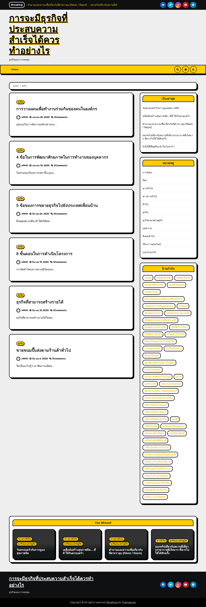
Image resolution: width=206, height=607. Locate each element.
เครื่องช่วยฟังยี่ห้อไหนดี (155, 440)
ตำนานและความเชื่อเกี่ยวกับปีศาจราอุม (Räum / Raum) (126, 551)
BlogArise (112, 602)
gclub (148, 277)
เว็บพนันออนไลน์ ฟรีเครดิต (157, 483)
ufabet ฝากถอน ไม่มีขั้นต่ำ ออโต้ (160, 320)
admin (24, 117)
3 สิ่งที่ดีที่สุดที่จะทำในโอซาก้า (159, 146)
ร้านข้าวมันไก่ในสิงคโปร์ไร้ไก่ (158, 398)
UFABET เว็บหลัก (153, 334)
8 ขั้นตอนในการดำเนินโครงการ (44, 254)
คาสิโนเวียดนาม (173, 348)
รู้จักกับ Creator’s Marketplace (160, 391)
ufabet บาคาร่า (153, 313)
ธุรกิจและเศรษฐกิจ (153, 220)
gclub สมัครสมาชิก (154, 285)
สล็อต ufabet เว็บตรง (155, 412)
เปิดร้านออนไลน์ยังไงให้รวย (157, 468)
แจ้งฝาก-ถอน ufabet (155, 497)
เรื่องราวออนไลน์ (152, 244)
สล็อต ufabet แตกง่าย (155, 419)
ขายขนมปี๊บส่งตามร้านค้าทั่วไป (43, 350)
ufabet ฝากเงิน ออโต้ (155, 327)
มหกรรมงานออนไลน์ (171, 384)
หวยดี (174, 419)
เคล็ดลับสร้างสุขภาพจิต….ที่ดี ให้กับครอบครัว (166, 116)
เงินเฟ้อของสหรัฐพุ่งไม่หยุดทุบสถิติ (160, 454)
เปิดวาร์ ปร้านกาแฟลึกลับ (156, 475)
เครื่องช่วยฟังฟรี (177, 433)
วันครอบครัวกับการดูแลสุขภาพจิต (161, 108)
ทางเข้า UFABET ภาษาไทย (157, 376)
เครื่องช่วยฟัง (151, 426)
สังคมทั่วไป (149, 236)
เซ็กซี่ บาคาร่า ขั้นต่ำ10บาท (157, 461)
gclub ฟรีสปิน (183, 277)
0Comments (61, 117)
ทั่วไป (145, 204)
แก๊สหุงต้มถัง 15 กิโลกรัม (156, 490)
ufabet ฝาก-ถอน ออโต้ (178, 313)
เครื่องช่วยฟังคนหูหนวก (173, 426)
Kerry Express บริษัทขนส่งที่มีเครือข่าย (163, 299)
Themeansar (129, 602)
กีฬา (145, 180)
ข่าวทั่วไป (148, 188)
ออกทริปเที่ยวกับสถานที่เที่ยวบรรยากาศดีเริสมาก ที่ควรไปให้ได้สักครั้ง (172, 550)
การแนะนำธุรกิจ (152, 348)
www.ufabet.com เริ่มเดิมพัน (159, 341)
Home (14, 69)
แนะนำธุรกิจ (149, 252)
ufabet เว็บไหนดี (175, 334)
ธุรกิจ (20, 102)
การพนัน (147, 172)
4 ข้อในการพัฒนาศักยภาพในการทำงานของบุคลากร (62, 157)
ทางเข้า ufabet (152, 369)
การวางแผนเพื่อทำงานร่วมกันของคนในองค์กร (56, 109)
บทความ (147, 228)
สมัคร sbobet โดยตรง (155, 405)
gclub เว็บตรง (151, 292)
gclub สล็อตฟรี (176, 285)
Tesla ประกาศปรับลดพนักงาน (159, 306)
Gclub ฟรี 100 (164, 277)
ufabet (183, 306)
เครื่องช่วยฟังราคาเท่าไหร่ (157, 447)
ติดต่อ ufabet (151, 355)
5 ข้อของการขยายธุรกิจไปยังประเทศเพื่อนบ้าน (57, 205)
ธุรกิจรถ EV (150, 384)
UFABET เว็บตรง (179, 327)
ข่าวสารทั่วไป (150, 196)
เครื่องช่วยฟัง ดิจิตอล (154, 433)
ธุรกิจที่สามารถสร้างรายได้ (39, 302)
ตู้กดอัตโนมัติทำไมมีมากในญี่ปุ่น (159, 362)
